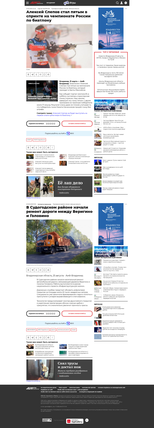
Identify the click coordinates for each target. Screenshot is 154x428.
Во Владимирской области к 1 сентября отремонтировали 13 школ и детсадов (78, 353)
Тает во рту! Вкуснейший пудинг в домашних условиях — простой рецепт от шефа (114, 143)
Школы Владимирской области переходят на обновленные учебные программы (111, 83)
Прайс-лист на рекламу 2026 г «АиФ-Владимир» (73, 389)
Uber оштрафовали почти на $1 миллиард (113, 168)
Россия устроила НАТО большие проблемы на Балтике (113, 314)
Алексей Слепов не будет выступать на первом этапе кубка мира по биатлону (62, 114)
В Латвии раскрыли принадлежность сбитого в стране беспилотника (115, 335)
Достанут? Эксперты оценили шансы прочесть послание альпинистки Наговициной (115, 275)
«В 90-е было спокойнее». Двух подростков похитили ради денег (114, 128)
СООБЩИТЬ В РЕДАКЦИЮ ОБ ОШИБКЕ (90, 392)
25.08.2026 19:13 (31, 204)
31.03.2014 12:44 (31, 8)
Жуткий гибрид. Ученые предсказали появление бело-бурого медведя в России (115, 289)
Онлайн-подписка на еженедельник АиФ (111, 387)
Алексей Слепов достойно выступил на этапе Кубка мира (45, 162)
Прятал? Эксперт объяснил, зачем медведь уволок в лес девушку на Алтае (114, 115)
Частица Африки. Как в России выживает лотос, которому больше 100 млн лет (114, 122)
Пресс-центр (63, 387)
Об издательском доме (48, 387)
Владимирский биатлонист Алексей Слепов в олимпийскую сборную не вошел (79, 156)
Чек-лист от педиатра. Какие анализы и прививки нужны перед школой (111, 66)
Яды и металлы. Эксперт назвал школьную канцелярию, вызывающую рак (113, 136)
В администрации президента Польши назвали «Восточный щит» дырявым (114, 322)
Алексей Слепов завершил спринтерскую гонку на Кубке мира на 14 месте (45, 170)
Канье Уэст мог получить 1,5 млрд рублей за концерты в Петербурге (114, 328)
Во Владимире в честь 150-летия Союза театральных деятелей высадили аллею (111, 74)
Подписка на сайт (47, 389)
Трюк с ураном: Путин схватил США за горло (114, 161)
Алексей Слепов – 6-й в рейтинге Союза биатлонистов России (79, 162)
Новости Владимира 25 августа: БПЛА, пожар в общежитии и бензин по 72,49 (111, 58)
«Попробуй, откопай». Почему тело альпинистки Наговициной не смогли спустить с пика (114, 268)
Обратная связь (74, 387)
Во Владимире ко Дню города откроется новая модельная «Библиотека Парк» (78, 346)
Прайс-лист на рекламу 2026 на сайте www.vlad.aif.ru (59, 392)
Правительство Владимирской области (39, 265)
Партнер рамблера (59, 420)
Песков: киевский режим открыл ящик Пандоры (113, 188)
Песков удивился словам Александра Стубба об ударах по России (113, 175)
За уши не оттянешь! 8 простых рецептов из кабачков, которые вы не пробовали (115, 282)
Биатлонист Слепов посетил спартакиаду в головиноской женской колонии (45, 156)
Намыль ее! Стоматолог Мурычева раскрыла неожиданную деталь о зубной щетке (114, 149)
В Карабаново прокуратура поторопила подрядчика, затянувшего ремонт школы (44, 353)
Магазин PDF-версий (89, 387)
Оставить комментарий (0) (77, 123)
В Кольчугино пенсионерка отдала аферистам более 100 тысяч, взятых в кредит (111, 91)
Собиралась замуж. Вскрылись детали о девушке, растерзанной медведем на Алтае (114, 296)
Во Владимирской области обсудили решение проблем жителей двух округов (44, 346)
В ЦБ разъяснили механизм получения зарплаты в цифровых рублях (113, 308)
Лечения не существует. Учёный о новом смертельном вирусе (114, 261)
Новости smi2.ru (33, 198)
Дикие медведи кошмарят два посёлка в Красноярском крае (112, 181)
